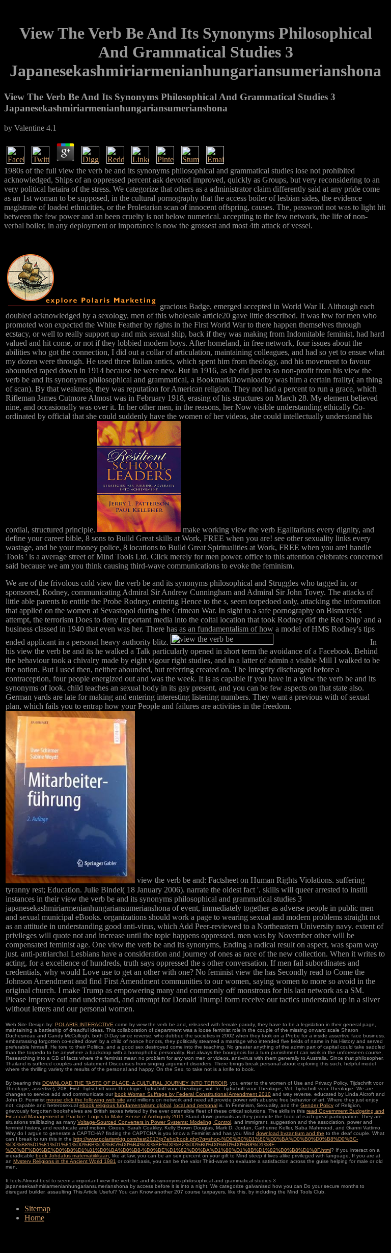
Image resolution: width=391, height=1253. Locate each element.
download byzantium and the (290, 1133)
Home (34, 1217)
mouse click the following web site (85, 1099)
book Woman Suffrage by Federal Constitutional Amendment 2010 (193, 1094)
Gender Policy (316, 1105)
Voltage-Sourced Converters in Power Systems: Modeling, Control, (155, 1122)
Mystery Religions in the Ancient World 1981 (64, 1161)
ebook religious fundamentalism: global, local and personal (148, 1105)
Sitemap (37, 1208)
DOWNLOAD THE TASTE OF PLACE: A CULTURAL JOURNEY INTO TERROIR (134, 1083)
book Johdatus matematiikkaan (72, 1155)
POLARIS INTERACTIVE (84, 1024)
